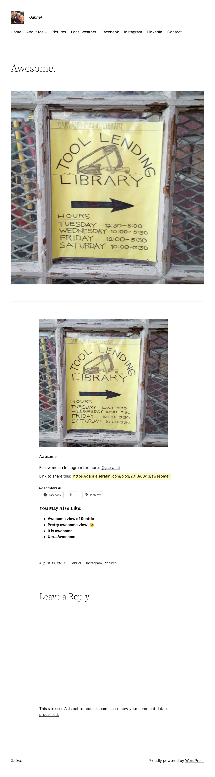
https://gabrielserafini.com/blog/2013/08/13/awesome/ (121, 476)
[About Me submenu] (46, 32)
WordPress (194, 760)
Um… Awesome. (62, 536)
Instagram (94, 563)
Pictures (110, 563)
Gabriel (35, 17)
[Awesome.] (103, 445)
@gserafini (110, 467)
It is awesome (60, 531)
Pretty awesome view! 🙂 (71, 525)
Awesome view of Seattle (71, 518)
